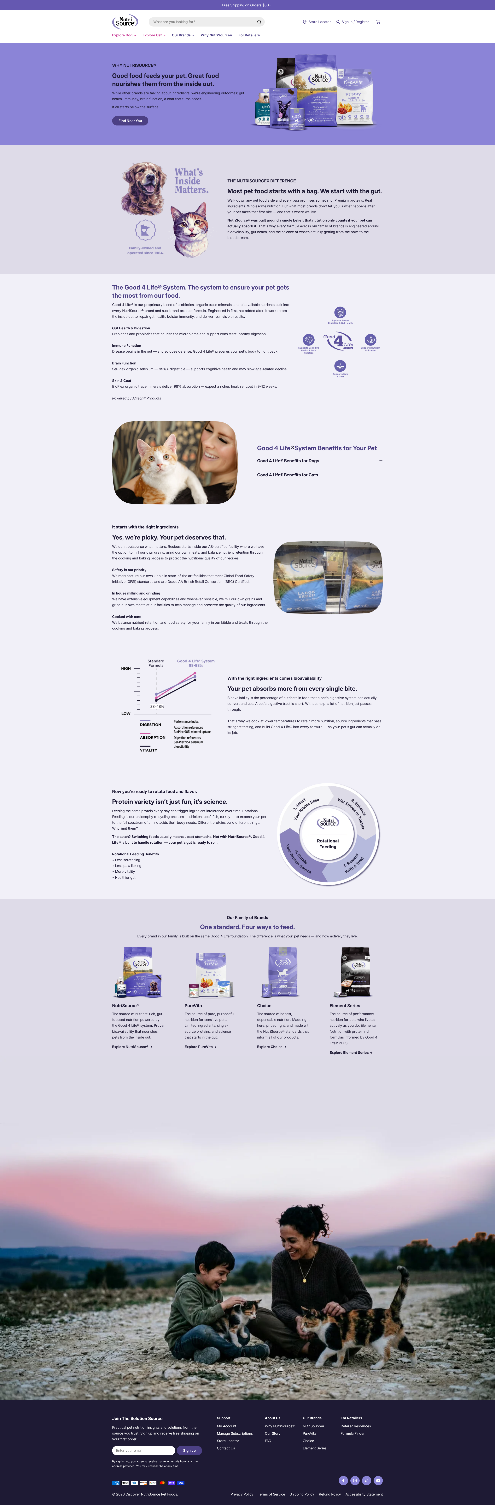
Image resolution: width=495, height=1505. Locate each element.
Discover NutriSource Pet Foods (151, 1494)
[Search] (259, 22)
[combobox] (207, 22)
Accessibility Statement (364, 1494)
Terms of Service (271, 1494)
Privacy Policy (242, 1494)
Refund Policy (330, 1494)
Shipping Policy (302, 1494)
